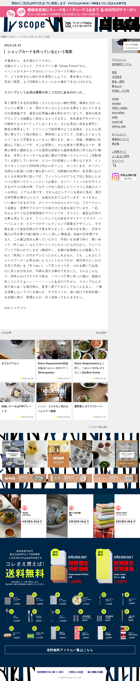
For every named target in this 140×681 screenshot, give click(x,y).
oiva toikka (118, 112)
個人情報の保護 (95, 672)
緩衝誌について (120, 139)
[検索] (114, 166)
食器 (114, 72)
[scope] (30, 24)
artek (115, 117)
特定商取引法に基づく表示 (50, 672)
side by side (119, 126)
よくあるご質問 (120, 156)
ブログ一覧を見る (99, 427)
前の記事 (100, 332)
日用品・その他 (120, 90)
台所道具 (117, 76)
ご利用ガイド (119, 151)
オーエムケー (119, 134)
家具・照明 (118, 81)
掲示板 (115, 143)
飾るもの (117, 86)
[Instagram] (115, 176)
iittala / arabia (119, 107)
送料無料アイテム (121, 64)
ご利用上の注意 (75, 672)
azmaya (116, 103)
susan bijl (117, 121)
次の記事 (7, 332)
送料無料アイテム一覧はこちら (70, 650)
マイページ (118, 160)
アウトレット (119, 59)
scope (115, 98)
